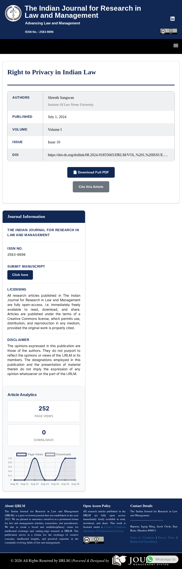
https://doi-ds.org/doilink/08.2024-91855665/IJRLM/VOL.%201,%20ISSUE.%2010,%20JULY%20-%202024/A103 (109, 155)
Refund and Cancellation (143, 541)
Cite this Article (91, 187)
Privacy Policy (166, 537)
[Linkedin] (172, 18)
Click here (20, 275)
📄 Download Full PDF (91, 172)
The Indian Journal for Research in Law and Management (83, 11)
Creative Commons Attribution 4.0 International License (104, 529)
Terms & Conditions (142, 537)
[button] (176, 45)
